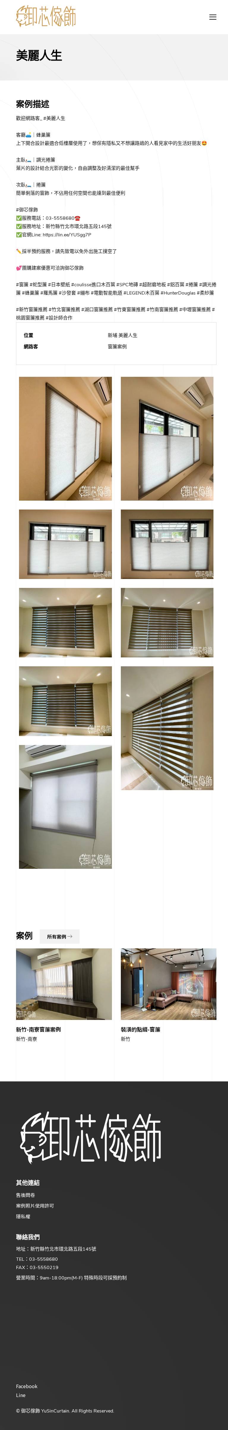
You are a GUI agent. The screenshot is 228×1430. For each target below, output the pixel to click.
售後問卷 (25, 1194)
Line (21, 1395)
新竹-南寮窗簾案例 (38, 1029)
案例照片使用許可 (35, 1205)
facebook (26, 1386)
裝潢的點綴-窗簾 (140, 1029)
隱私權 (23, 1216)
